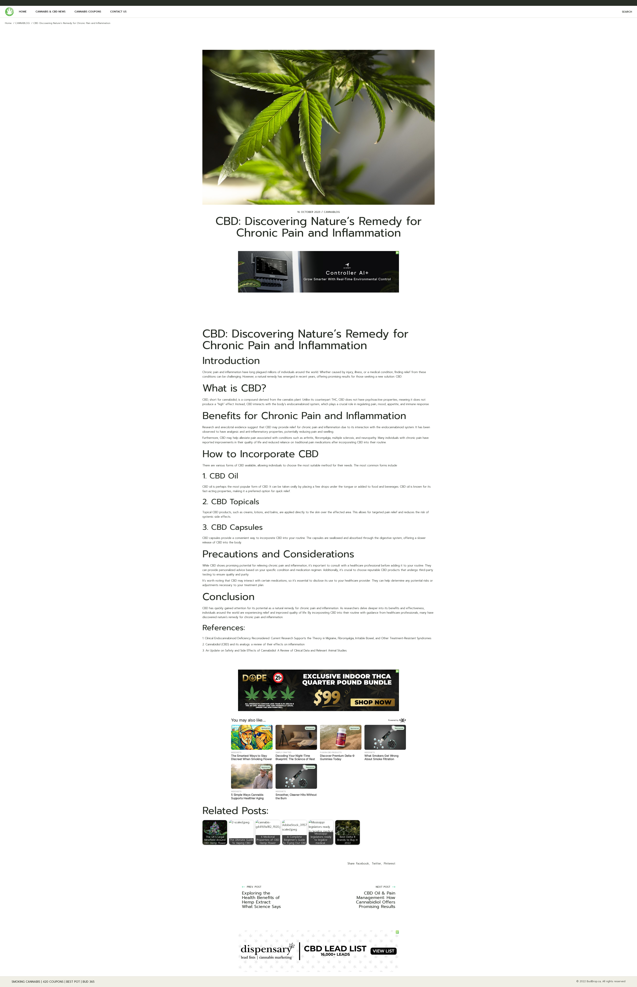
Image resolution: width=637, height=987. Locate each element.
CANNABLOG (22, 23)
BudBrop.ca (594, 981)
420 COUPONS (53, 982)
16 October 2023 (308, 212)
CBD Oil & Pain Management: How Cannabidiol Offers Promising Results (375, 900)
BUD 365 (89, 982)
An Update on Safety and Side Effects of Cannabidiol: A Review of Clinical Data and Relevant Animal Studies (276, 650)
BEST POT (73, 982)
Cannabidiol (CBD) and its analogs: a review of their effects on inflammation (255, 644)
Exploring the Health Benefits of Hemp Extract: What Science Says (261, 900)
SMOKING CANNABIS (26, 982)
